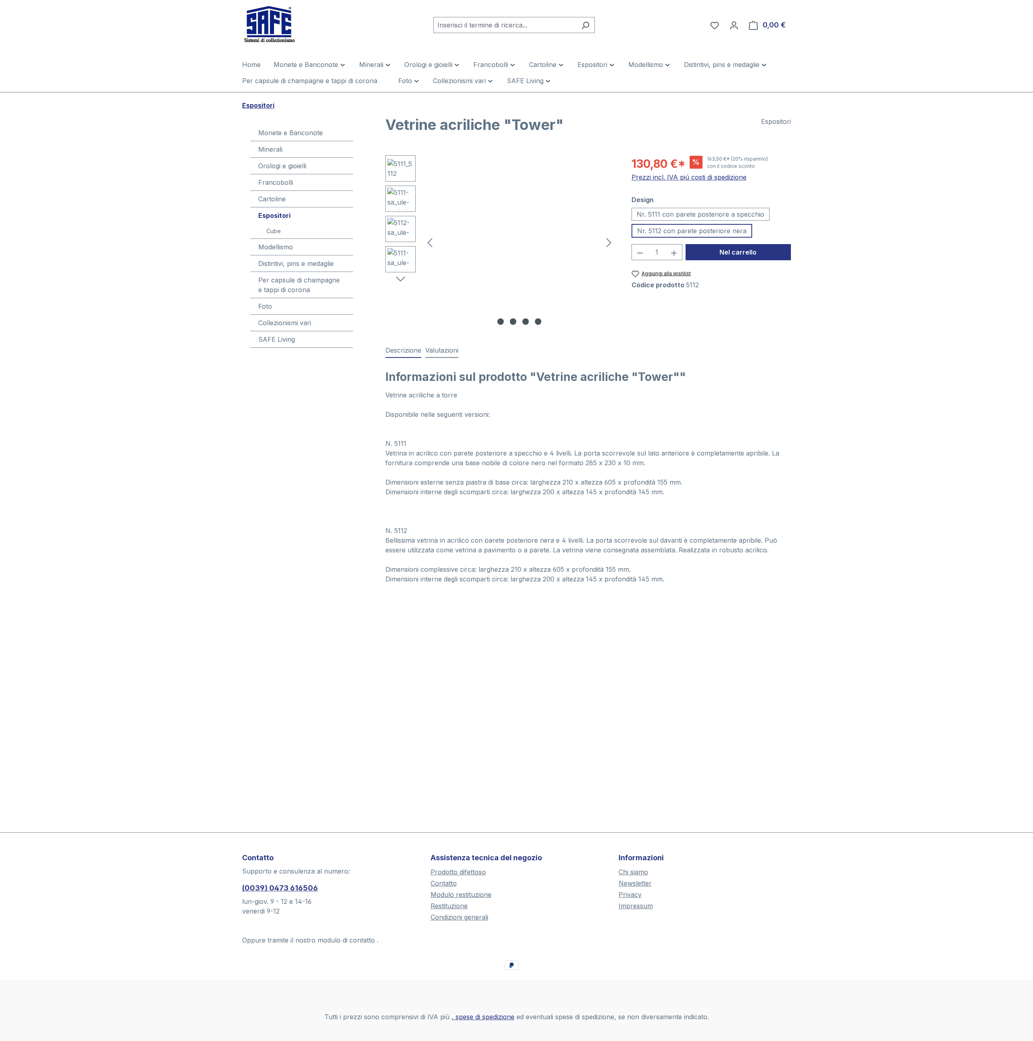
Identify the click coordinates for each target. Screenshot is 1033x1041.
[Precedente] (430, 242)
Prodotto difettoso (458, 872)
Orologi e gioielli (282, 166)
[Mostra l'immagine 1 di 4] (501, 321)
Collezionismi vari (284, 323)
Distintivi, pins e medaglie (296, 263)
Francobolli (275, 182)
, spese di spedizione (483, 1017)
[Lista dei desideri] (714, 25)
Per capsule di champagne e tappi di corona (299, 285)
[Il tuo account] (734, 25)
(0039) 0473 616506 (280, 888)
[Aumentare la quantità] (674, 252)
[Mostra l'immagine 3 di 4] (526, 321)
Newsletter (635, 883)
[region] (500, 242)
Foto (265, 306)
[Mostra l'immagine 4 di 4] (538, 321)
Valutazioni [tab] (441, 350)
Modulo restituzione (461, 894)
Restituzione (449, 906)
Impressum (636, 906)
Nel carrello (738, 252)
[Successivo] (609, 242)
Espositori (274, 215)
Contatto (444, 883)
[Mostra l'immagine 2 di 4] (513, 321)
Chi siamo (633, 872)
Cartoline (272, 199)
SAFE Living (276, 339)
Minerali (270, 149)
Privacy (630, 894)
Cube (273, 231)
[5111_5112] (519, 242)
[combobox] (504, 25)
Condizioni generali (459, 917)
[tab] (403, 350)
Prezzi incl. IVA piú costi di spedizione (689, 177)
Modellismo (275, 247)
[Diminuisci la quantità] (640, 252)
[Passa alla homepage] (282, 23)
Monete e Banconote (290, 133)
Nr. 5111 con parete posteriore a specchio (700, 214)
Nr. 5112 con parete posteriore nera (692, 231)
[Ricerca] (585, 25)
